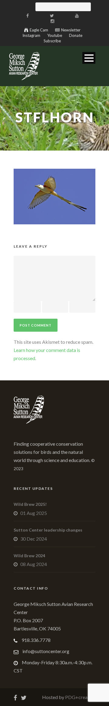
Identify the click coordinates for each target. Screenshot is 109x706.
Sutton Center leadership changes (48, 529)
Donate (75, 35)
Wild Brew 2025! (30, 504)
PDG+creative (79, 697)
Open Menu (88, 58)
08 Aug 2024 (33, 564)
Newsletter (71, 30)
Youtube (54, 35)
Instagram (31, 35)
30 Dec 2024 (33, 539)
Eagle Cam (39, 30)
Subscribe (52, 40)
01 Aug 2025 (33, 513)
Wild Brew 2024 (29, 555)
